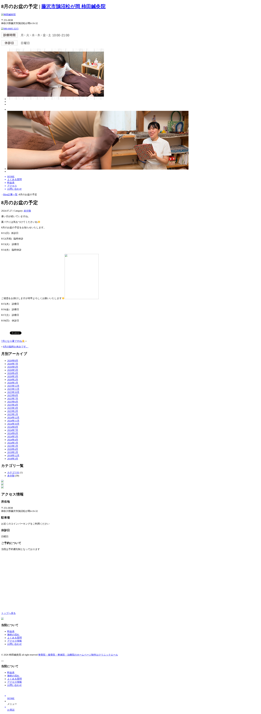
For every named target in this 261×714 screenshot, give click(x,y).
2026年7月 (12, 363)
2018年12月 (13, 455)
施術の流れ (13, 634)
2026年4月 (12, 373)
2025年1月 (12, 414)
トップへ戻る (8, 613)
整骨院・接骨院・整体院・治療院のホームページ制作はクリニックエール (78, 654)
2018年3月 (12, 458)
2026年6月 (12, 367)
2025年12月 (13, 386)
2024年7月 (12, 430)
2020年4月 (12, 449)
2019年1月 (12, 452)
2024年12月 (13, 417)
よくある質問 (14, 637)
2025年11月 (13, 389)
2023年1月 (12, 446)
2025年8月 (12, 395)
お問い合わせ (14, 644)
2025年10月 (13, 392)
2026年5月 (12, 370)
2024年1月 (12, 443)
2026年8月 (12, 360)
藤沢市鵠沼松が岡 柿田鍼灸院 (73, 6)
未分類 (27, 210)
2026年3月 (12, 376)
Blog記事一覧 (10, 194)
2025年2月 (12, 411)
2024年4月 (12, 439)
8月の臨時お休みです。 (15, 346)
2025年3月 (12, 408)
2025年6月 (12, 401)
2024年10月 (13, 424)
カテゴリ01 (13, 472)
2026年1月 (12, 382)
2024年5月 (12, 436)
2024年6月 (12, 433)
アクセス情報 (14, 641)
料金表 (10, 631)
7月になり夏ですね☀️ (13, 341)
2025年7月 (12, 398)
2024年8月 (12, 427)
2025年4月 (12, 405)
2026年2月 (12, 379)
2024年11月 (13, 420)
